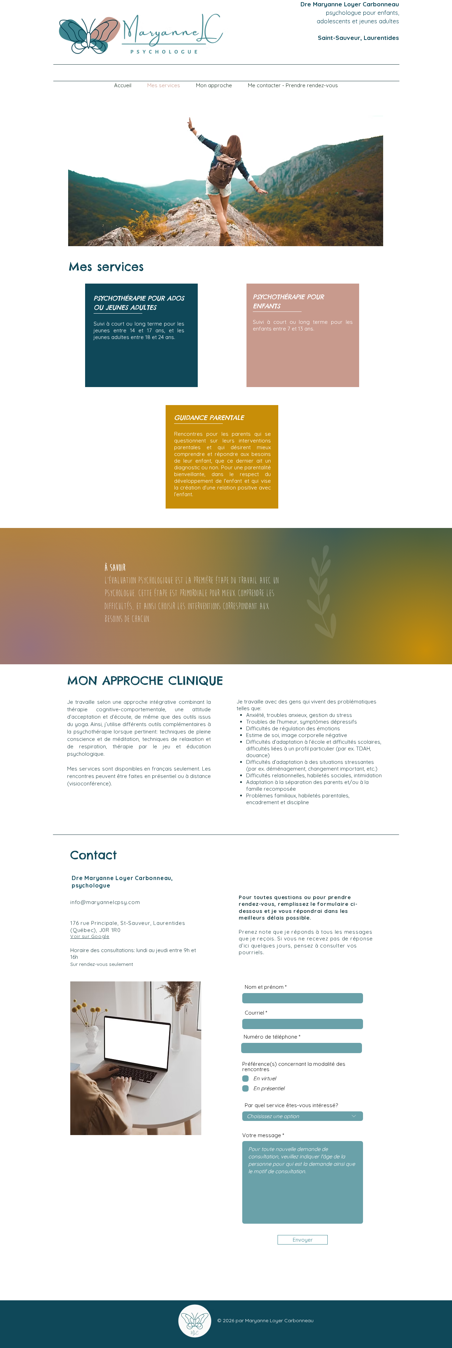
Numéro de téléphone (270, 1036)
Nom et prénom (264, 987)
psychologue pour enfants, (362, 12)
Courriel (254, 1012)
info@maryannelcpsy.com (105, 902)
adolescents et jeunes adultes (355, 21)
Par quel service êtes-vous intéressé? (291, 1105)
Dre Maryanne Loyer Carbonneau (350, 4)
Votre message (261, 1135)
